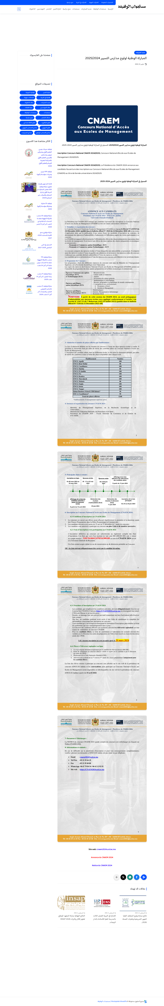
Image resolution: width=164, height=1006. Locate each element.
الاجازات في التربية (81, 2)
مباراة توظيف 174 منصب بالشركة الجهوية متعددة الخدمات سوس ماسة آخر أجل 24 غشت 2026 (44, 263)
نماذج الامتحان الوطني (43, 132)
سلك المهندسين (45, 107)
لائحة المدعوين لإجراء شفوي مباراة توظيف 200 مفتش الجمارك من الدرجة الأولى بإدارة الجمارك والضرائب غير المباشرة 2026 (44, 191)
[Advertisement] (82, 33)
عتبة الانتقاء (28, 107)
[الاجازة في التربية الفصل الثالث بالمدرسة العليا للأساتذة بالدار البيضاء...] (102, 903)
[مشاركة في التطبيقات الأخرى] (116, 877)
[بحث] (19, 9)
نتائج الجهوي (46, 127)
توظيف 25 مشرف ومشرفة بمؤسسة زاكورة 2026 (44, 206)
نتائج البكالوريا (46, 122)
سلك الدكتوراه (29, 102)
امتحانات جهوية (29, 97)
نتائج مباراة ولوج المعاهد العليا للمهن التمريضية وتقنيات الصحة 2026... (134, 919)
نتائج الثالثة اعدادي (29, 122)
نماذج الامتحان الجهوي (29, 127)
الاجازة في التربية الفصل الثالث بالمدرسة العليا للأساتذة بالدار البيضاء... (104, 919)
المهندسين (41, 9)
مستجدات (75, 9)
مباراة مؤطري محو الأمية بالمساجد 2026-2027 (44, 235)
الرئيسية (110, 9)
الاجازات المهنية (94, 2)
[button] (136, 877)
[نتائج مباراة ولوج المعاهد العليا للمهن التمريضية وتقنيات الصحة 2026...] (133, 903)
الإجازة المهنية (30, 92)
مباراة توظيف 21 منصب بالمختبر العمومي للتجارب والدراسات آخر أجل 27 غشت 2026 (44, 290)
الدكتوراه (32, 9)
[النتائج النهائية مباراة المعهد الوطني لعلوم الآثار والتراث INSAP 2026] (71, 903)
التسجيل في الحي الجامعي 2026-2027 (45, 246)
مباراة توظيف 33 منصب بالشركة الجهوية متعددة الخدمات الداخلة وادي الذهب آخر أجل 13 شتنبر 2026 (44, 221)
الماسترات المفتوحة (107, 2)
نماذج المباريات (27, 132)
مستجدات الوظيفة (99, 9)
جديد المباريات (86, 9)
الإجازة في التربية (45, 97)
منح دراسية (70, 2)
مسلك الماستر (46, 117)
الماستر (48, 9)
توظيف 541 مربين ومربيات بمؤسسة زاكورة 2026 (44, 174)
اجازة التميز (57, 9)
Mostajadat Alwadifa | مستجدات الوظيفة (112, 1001)
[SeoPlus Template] (145, 1001)
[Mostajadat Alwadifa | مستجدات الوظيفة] (131, 6)
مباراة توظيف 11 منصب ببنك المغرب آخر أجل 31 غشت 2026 (44, 277)
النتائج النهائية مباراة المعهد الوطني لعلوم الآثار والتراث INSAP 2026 (71, 917)
